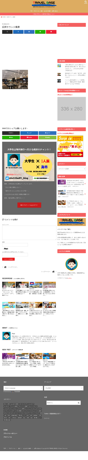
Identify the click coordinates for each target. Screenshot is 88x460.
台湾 (31, 415)
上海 (5, 415)
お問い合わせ (55, 11)
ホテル (5, 413)
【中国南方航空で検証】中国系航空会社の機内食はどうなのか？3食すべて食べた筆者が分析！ (71, 193)
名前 (3, 242)
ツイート (47, 418)
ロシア (37, 413)
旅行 (42, 11)
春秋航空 (20, 417)
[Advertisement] (29, 52)
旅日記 (5, 417)
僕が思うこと (22, 415)
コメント (5, 224)
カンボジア (31, 404)
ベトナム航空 (38, 410)
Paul (13, 333)
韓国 (28, 417)
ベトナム (32, 410)
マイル (21, 413)
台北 (27, 415)
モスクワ (27, 413)
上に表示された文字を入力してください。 (13, 252)
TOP (31, 11)
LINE (8, 404)
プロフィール (36, 11)
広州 (40, 415)
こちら (70, 278)
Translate (17, 391)
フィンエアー (12, 410)
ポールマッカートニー (14, 413)
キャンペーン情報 (23, 406)
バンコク (33, 408)
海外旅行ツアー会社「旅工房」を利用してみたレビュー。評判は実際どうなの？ (75, 75)
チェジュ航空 (21, 408)
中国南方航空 (14, 415)
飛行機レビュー (37, 417)
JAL (5, 404)
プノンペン (25, 410)
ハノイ (27, 408)
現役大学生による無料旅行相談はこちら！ (44, 14)
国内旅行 (36, 415)
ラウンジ (33, 413)
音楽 (31, 417)
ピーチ (5, 410)
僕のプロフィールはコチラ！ (29, 205)
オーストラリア (23, 404)
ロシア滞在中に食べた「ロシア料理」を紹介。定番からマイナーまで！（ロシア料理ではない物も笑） (70, 204)
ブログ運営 (18, 410)
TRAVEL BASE (53, 448)
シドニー (15, 408)
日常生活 (14, 417)
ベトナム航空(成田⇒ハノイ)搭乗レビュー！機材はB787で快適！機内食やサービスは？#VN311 (75, 81)
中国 (9, 415)
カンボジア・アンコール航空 (10, 406)
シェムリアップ (7, 408)
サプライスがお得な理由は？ (65, 133)
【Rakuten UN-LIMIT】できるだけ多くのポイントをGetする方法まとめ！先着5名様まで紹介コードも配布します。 (71, 183)
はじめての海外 (47, 11)
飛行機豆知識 (7, 420)
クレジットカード (33, 406)
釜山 (24, 417)
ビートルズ (38, 408)
